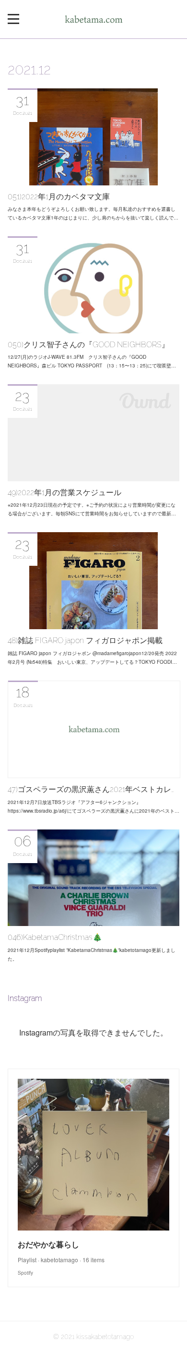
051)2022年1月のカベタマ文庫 (59, 196)
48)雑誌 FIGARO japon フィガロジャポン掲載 (85, 640)
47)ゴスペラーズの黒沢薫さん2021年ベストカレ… (91, 789)
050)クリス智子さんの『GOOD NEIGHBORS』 (88, 344)
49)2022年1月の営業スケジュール (64, 492)
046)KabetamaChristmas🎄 (55, 937)
